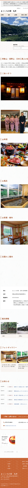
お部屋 (8, 468)
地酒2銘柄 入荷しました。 (21, 404)
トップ (8, 461)
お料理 (8, 463)
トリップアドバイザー (9, 451)
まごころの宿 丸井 (9, 474)
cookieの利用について (4, 485)
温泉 (9, 466)
